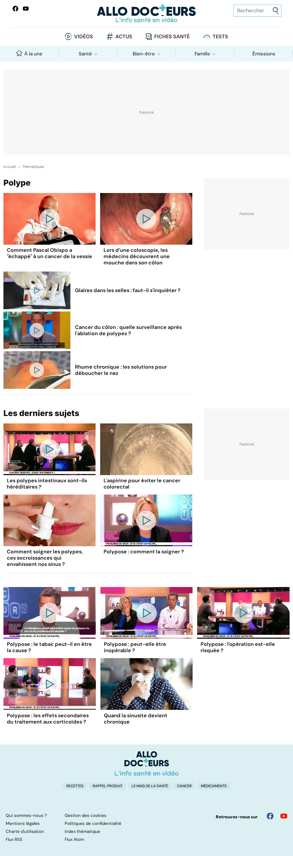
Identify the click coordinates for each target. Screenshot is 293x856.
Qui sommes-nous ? (26, 815)
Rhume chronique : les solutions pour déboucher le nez (121, 370)
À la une (33, 54)
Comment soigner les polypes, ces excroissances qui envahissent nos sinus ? (45, 558)
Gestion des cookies (85, 815)
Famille (202, 54)
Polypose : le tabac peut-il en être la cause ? (49, 647)
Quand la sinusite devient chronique (135, 718)
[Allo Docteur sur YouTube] (283, 816)
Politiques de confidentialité (93, 823)
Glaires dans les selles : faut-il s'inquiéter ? (128, 290)
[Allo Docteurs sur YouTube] (26, 8)
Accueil (9, 166)
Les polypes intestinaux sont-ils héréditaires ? (47, 483)
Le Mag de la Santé (150, 785)
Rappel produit (107, 785)
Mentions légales (23, 823)
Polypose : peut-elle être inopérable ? (135, 647)
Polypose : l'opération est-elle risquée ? (238, 647)
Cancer (184, 785)
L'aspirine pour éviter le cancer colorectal (142, 483)
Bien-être (144, 54)
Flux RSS (14, 839)
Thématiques (33, 166)
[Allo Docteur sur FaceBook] (15, 8)
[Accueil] (147, 763)
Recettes (75, 785)
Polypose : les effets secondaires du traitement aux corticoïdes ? (48, 718)
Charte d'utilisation (25, 831)
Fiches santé (172, 36)
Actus (123, 36)
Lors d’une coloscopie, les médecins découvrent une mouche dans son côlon (137, 256)
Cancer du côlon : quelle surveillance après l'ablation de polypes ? (128, 330)
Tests (220, 36)
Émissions (263, 54)
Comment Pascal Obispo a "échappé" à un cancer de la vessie (49, 253)
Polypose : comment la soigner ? (144, 551)
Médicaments (214, 785)
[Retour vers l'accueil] (146, 14)
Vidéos (83, 36)
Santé (85, 54)
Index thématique (82, 831)
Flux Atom (74, 839)
